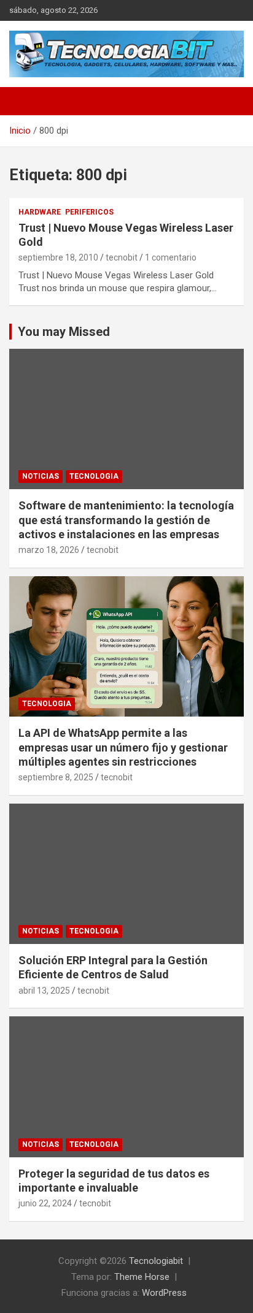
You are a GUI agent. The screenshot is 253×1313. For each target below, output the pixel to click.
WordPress (164, 1292)
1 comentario (171, 257)
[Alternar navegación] (24, 101)
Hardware (39, 212)
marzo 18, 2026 (48, 550)
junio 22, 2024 (45, 1203)
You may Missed (64, 331)
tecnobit (122, 257)
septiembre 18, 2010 (58, 257)
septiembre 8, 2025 (55, 777)
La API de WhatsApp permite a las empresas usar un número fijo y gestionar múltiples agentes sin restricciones (123, 747)
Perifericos (89, 212)
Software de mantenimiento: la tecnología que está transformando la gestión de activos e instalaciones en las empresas (126, 520)
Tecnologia (94, 476)
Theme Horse (141, 1276)
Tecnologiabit (156, 1260)
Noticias (40, 476)
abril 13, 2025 (44, 990)
